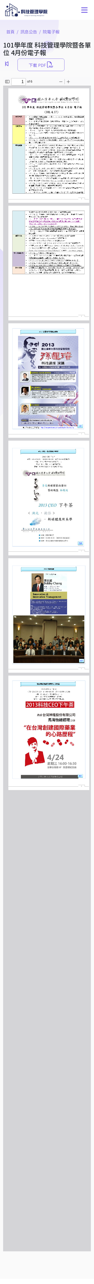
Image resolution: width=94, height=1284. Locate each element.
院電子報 (51, 31)
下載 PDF (38, 65)
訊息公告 (28, 31)
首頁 (10, 31)
